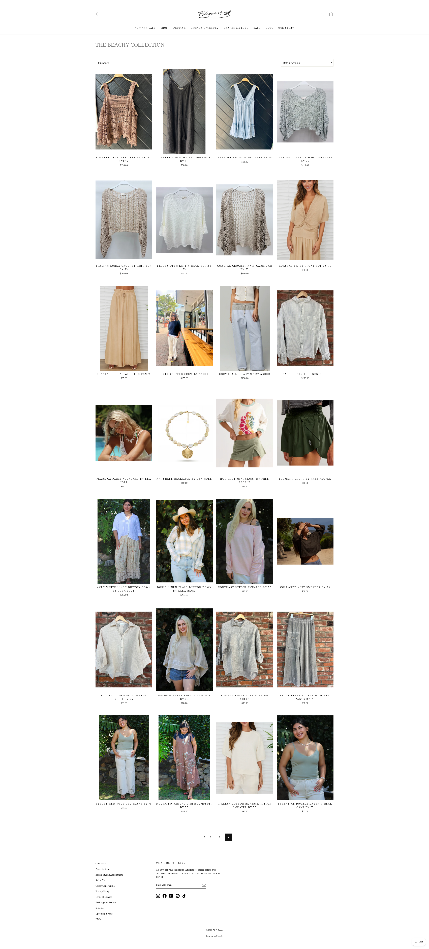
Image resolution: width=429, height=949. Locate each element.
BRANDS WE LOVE (236, 28)
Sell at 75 (100, 880)
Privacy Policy (102, 891)
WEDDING (179, 28)
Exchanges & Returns (106, 902)
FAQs (98, 919)
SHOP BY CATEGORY (205, 28)
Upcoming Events (104, 913)
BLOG (269, 28)
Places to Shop (102, 869)
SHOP (164, 28)
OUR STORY (286, 28)
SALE (257, 28)
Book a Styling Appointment (109, 875)
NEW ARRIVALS (145, 28)
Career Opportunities (105, 886)
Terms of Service (104, 897)
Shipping (100, 908)
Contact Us (101, 863)
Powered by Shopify (214, 936)
